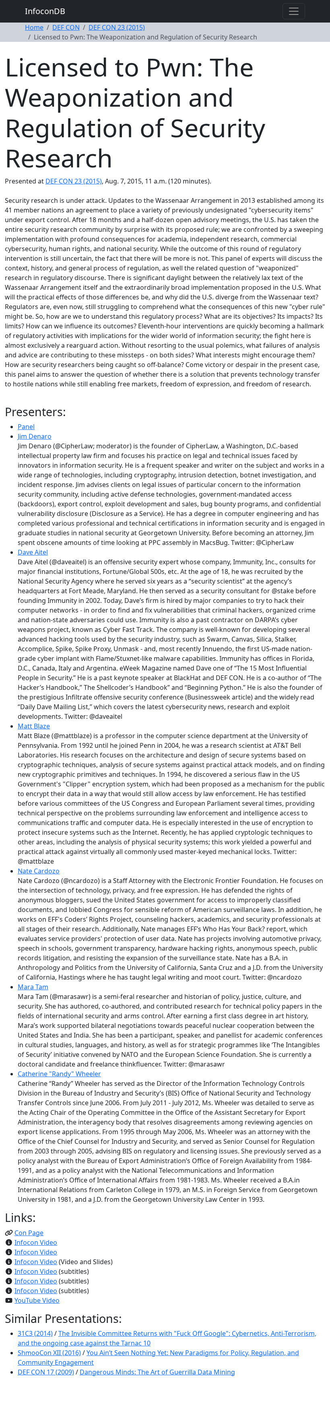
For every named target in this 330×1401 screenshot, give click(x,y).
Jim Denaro (35, 436)
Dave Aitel (33, 552)
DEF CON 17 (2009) (46, 1372)
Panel (26, 426)
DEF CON (66, 27)
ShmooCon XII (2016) (49, 1352)
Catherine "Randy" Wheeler (59, 1073)
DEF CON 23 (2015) (117, 27)
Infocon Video (35, 1242)
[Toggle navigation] (294, 11)
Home (34, 27)
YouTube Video (37, 1300)
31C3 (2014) (35, 1333)
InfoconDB (45, 11)
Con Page (28, 1232)
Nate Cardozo (39, 871)
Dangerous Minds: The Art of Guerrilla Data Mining (157, 1372)
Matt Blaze (34, 726)
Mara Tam (33, 986)
